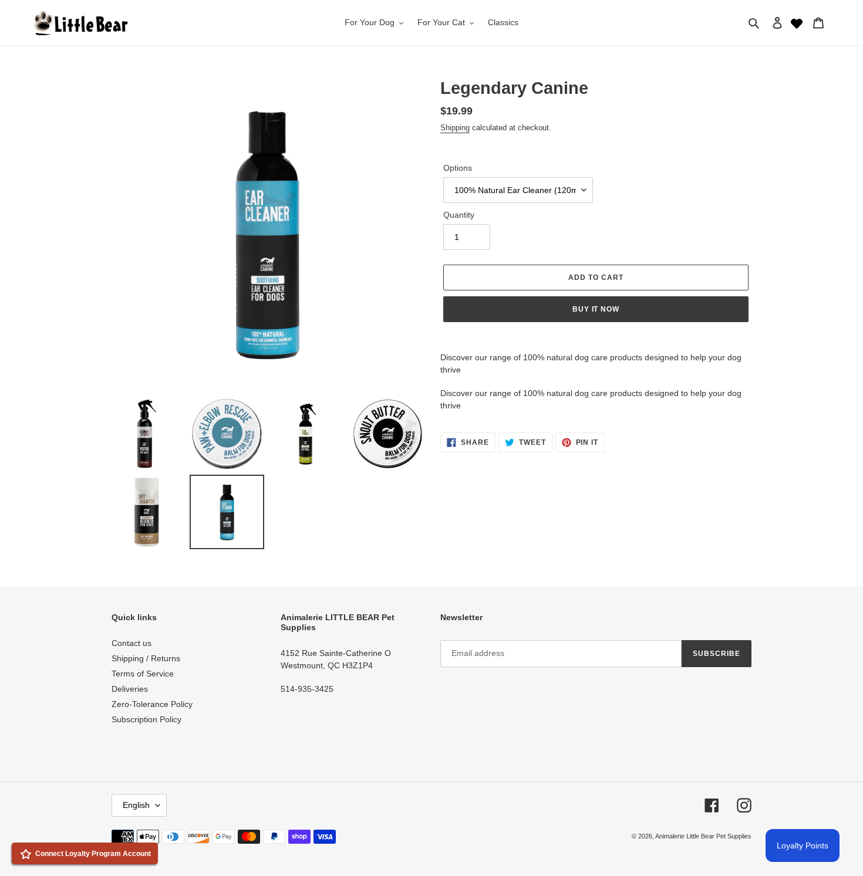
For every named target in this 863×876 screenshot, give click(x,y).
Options (457, 168)
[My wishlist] (797, 22)
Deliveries (130, 689)
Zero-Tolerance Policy (152, 704)
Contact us (131, 643)
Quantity (458, 214)
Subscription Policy (146, 719)
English (136, 805)
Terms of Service (143, 673)
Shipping (455, 127)
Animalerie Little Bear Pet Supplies (703, 836)
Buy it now (596, 309)
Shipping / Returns (146, 658)
